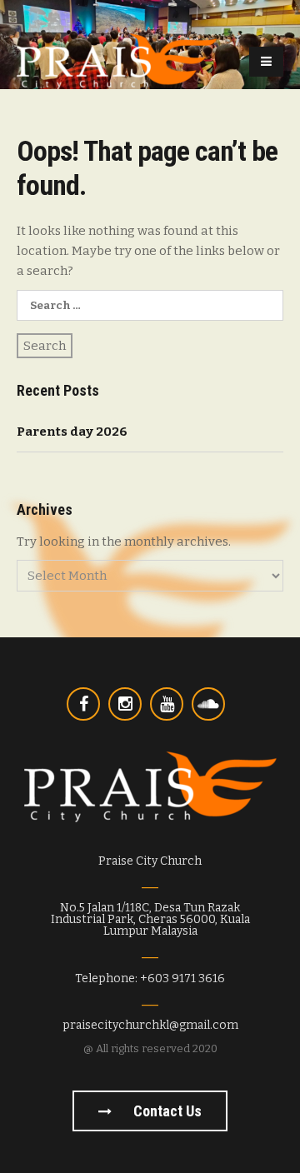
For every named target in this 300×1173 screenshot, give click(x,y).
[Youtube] (166, 704)
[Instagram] (125, 704)
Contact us (166, 1111)
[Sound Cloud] (208, 704)
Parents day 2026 (72, 431)
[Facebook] (83, 704)
